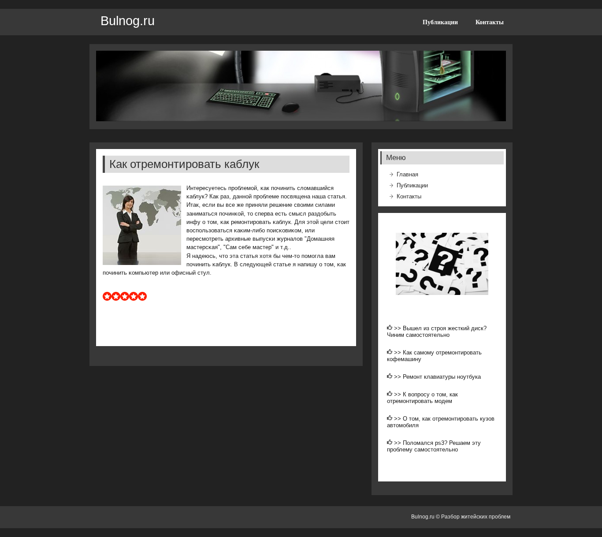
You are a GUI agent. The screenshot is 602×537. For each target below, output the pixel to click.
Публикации (440, 22)
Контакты (490, 22)
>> (398, 328)
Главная (407, 174)
